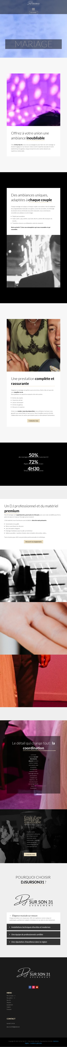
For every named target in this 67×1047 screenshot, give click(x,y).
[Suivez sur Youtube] (37, 987)
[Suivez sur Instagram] (33, 987)
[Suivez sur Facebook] (30, 987)
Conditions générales (36, 1043)
